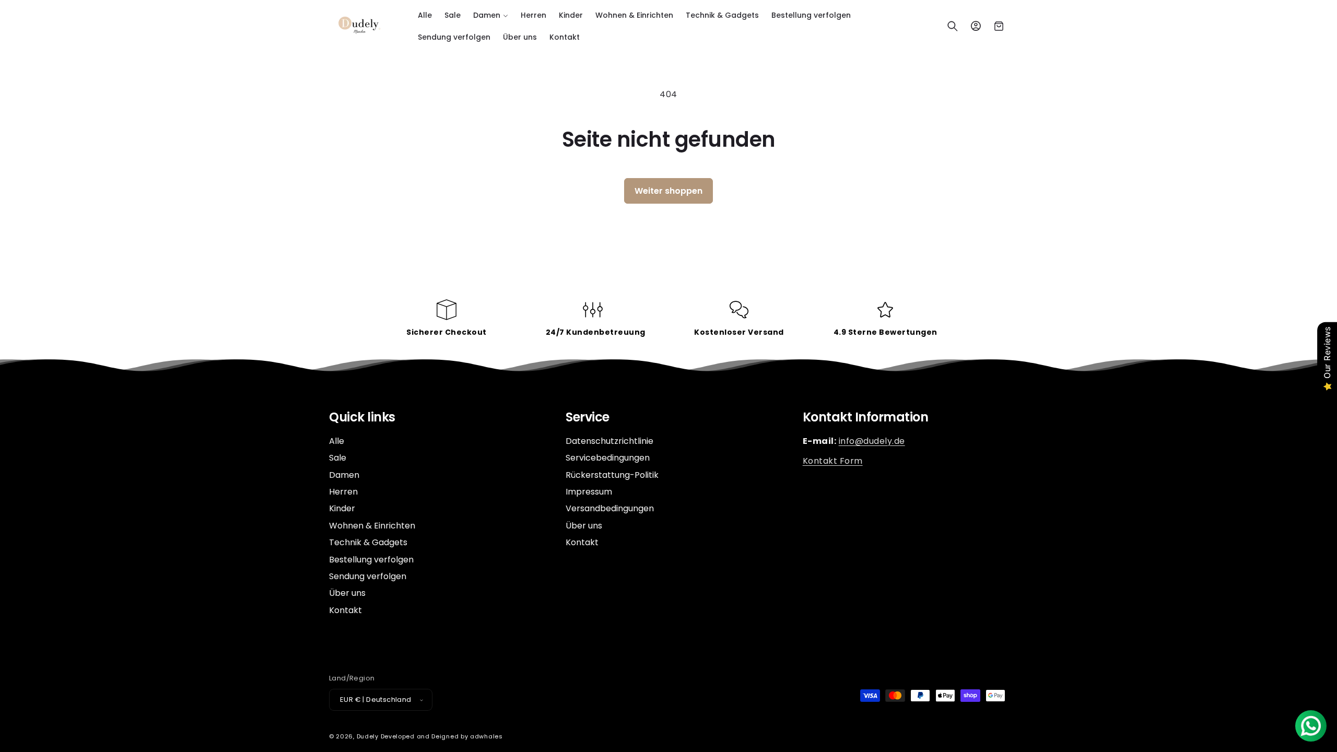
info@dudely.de (872, 441)
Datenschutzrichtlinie (609, 441)
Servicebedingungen (608, 458)
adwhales (486, 736)
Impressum (589, 492)
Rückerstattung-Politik (612, 475)
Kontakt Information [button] (866, 417)
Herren (343, 492)
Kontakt (345, 610)
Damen (344, 475)
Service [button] (587, 417)
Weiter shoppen (668, 191)
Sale (337, 458)
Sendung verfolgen (367, 576)
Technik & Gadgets (368, 542)
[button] (490, 15)
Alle (336, 441)
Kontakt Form (833, 461)
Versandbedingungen (610, 508)
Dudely (368, 736)
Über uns (347, 593)
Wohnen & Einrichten (372, 526)
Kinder (342, 508)
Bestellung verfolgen (371, 560)
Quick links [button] (362, 417)
